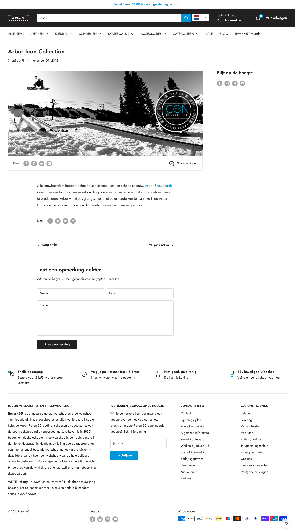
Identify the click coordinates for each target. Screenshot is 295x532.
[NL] (200, 17)
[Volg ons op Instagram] (227, 83)
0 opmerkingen (187, 163)
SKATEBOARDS (118, 33)
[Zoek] (186, 18)
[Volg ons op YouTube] (242, 83)
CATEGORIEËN (183, 33)
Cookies (246, 458)
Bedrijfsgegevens (192, 458)
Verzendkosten (250, 426)
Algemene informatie (195, 432)
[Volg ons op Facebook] (219, 83)
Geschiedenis (189, 465)
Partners (186, 478)
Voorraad (247, 432)
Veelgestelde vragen (254, 472)
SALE (209, 33)
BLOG (224, 33)
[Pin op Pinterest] (34, 163)
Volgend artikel (159, 245)
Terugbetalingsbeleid (254, 445)
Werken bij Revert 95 (195, 445)
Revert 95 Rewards (247, 33)
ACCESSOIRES (151, 33)
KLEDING (61, 33)
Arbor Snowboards (158, 185)
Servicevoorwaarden (254, 465)
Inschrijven (124, 455)
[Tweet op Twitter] (41, 163)
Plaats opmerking (57, 344)
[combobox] (109, 18)
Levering (246, 420)
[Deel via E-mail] (49, 163)
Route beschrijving (193, 426)
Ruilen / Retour (251, 439)
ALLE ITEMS (16, 33)
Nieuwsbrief (189, 472)
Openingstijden (191, 420)
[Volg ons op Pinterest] (235, 83)
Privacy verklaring (252, 452)
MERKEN (37, 33)
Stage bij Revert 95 (193, 452)
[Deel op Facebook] (26, 163)
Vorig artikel (49, 245)
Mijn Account (227, 20)
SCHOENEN (88, 33)
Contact (186, 413)
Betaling (246, 413)
